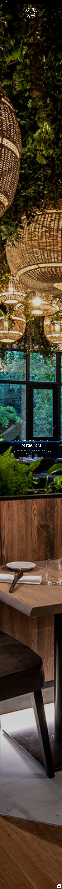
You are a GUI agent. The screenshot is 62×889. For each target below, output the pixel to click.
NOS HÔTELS (6, 1)
